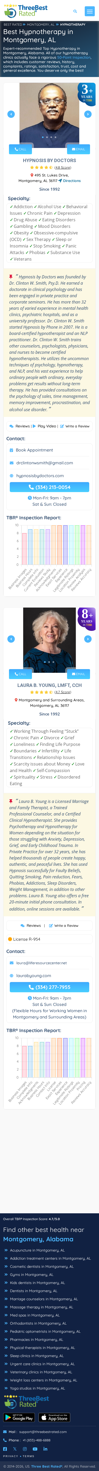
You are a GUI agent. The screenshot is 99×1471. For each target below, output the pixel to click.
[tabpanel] (49, 116)
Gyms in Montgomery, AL (31, 1274)
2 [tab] (47, 137)
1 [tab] (43, 137)
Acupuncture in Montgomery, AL (37, 1250)
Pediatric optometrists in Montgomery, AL (45, 1331)
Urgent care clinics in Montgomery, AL (42, 1364)
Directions (71, 180)
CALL (22, 149)
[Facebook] (5, 1449)
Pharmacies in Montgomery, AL (36, 1339)
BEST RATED (13, 24)
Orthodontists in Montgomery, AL (38, 1323)
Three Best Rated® (46, 1466)
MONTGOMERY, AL (41, 24)
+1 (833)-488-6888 (36, 1440)
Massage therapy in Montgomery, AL (41, 1307)
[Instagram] (25, 1449)
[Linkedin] (45, 1449)
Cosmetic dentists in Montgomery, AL (41, 1266)
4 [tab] (55, 137)
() (62, 167)
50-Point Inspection (74, 57)
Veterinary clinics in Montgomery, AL (40, 1372)
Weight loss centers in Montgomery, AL (43, 1380)
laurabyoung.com (33, 975)
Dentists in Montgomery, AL (33, 1290)
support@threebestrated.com (43, 1432)
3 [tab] (51, 137)
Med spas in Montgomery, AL (34, 1315)
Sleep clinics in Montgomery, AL (36, 1355)
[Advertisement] (49, 1164)
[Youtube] (35, 1449)
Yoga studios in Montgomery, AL (37, 1388)
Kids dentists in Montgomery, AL (37, 1282)
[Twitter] (15, 1449)
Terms (29, 1456)
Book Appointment (34, 450)
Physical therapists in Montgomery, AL (42, 1347)
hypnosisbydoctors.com (40, 475)
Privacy (10, 1456)
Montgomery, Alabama (38, 1239)
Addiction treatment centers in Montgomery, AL (50, 1258)
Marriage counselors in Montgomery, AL (43, 1299)
